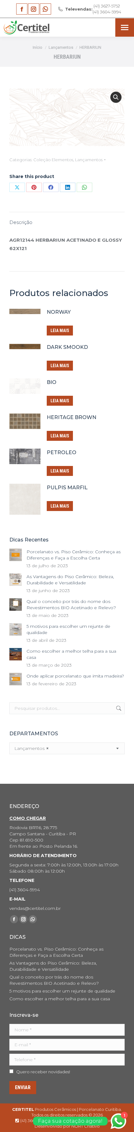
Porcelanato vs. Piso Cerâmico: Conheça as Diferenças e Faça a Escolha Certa (73, 555)
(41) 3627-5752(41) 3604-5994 (93, 8)
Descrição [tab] (20, 222)
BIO (51, 382)
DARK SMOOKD (67, 347)
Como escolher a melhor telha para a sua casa (71, 654)
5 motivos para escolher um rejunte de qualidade (68, 629)
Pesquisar (118, 708)
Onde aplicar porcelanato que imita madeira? (75, 676)
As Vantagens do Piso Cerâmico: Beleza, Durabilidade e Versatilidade (70, 580)
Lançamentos (89, 159)
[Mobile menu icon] (124, 27)
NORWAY (59, 312)
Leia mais (59, 330)
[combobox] (67, 748)
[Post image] (15, 555)
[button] (116, 97)
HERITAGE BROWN (71, 417)
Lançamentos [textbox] (31, 748)
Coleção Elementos (53, 159)
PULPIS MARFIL (67, 488)
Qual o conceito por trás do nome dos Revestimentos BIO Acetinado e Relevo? (71, 604)
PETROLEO (61, 452)
